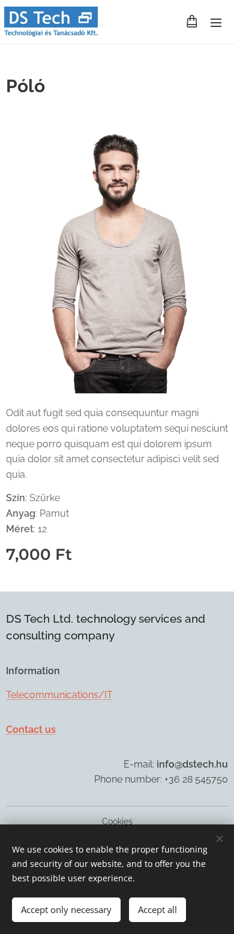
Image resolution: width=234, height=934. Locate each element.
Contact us (31, 729)
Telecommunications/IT (59, 694)
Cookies (117, 821)
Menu (216, 22)
